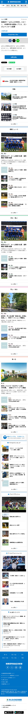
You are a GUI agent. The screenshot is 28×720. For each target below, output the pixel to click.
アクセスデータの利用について (8, 677)
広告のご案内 (5, 681)
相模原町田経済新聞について (8, 673)
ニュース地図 (4, 19)
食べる (8, 5)
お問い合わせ (5, 679)
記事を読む (14, 57)
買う (18, 5)
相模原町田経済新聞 (14, 2)
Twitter (12, 667)
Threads (20, 667)
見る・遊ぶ (13, 5)
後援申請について (6, 684)
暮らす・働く (24, 5)
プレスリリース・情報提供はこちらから (10, 675)
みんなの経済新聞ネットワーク (14, 700)
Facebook (7, 667)
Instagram (16, 667)
